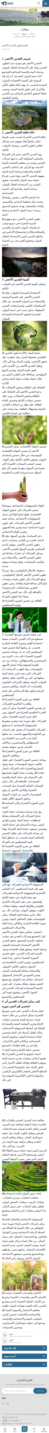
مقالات (31, 34)
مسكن (24, 34)
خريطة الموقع (7, 1423)
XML (31, 1423)
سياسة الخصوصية (21, 1423)
